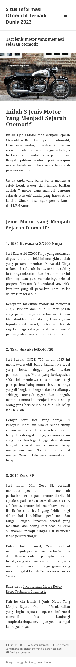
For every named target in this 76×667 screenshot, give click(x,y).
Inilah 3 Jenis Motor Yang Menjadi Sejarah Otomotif (36, 118)
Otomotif (44, 645)
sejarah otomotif (52, 648)
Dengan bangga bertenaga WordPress (28, 662)
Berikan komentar (20, 652)
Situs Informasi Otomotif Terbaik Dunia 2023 (26, 15)
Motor (34, 645)
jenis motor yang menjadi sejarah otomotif (37, 646)
